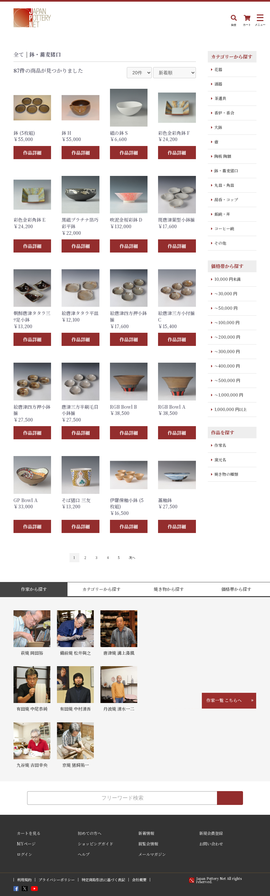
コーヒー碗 (224, 228)
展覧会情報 (148, 843)
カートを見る (28, 833)
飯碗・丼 (222, 214)
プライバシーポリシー (57, 880)
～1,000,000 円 (228, 395)
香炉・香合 (224, 112)
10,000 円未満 (227, 279)
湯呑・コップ (226, 199)
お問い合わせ (211, 843)
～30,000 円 (225, 293)
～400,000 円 (227, 366)
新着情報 (146, 833)
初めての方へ (89, 833)
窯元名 (220, 459)
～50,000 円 (225, 308)
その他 (220, 243)
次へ (132, 557)
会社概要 (139, 880)
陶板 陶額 (222, 156)
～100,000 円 (226, 322)
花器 (218, 69)
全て (19, 54)
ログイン (24, 854)
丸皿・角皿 (224, 185)
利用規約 (24, 880)
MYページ (26, 843)
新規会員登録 (211, 833)
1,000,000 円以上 (230, 409)
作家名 (220, 445)
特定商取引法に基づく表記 (103, 880)
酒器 (218, 83)
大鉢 (218, 127)
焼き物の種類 (226, 474)
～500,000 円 (227, 380)
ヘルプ (84, 854)
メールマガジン (152, 854)
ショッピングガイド (95, 843)
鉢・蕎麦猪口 (45, 54)
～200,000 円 (227, 337)
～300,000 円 (227, 351)
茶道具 (220, 98)
